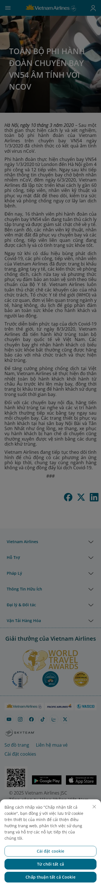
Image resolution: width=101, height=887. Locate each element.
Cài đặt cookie (51, 851)
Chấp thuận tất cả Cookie (50, 877)
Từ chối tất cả (50, 864)
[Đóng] (94, 806)
